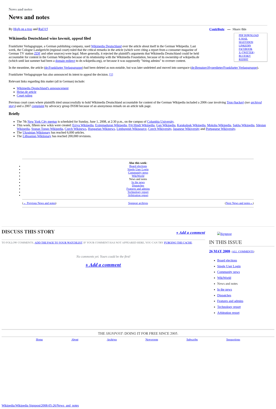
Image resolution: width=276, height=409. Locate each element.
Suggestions (233, 339)
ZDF (37, 53)
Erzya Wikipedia (83, 125)
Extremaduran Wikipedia (111, 125)
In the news (138, 182)
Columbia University (160, 121)
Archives (112, 339)
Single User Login (138, 169)
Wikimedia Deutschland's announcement (42, 88)
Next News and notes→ (239, 203)
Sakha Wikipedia (243, 125)
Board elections (138, 166)
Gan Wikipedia (165, 125)
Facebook (245, 49)
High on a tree (22, 28)
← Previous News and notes (39, 203)
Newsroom (151, 339)
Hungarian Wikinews (101, 129)
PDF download (249, 35)
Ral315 (43, 28)
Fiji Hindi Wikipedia (142, 125)
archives (138, 203)
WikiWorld (138, 175)
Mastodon (246, 42)
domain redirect (65, 60)
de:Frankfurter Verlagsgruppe (63, 67)
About (74, 339)
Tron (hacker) (235, 102)
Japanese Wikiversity (186, 129)
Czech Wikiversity (159, 129)
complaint (38, 106)
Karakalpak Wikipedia (191, 125)
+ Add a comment (190, 232)
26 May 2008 (219, 251)
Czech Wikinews (75, 129)
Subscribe (192, 339)
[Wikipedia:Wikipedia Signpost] (224, 234)
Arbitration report (138, 195)
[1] (111, 74)
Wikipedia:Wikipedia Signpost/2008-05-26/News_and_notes (40, 405)
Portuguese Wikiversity (220, 129)
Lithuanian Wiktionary (37, 136)
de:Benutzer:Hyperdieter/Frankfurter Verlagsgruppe (224, 67)
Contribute (216, 29)
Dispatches (138, 185)
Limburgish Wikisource (131, 129)
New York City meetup (42, 121)
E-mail (243, 38)
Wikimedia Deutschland (106, 46)
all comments (243, 251)
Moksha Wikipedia (219, 125)
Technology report (138, 192)
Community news (138, 172)
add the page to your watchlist (58, 242)
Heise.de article (26, 92)
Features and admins (138, 188)
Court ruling (24, 95)
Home (39, 339)
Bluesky (245, 56)
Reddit (243, 59)
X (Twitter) (246, 52)
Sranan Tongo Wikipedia (47, 129)
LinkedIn (245, 45)
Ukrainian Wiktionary (36, 132)
